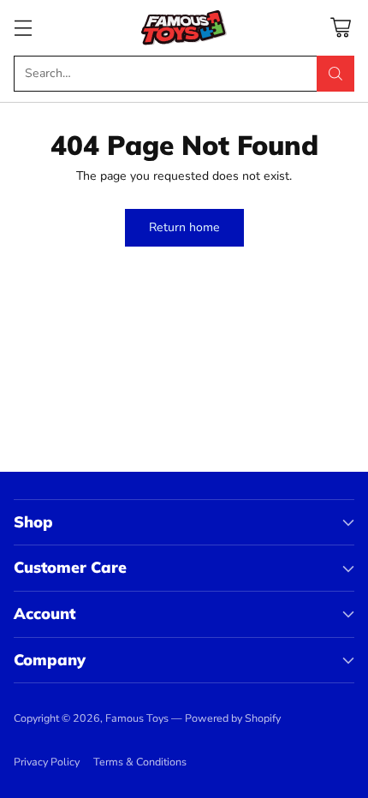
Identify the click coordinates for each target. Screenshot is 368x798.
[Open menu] (22, 27)
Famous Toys (137, 718)
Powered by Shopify (233, 718)
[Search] (335, 74)
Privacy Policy (47, 761)
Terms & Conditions (140, 761)
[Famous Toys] (184, 27)
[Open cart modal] (340, 27)
